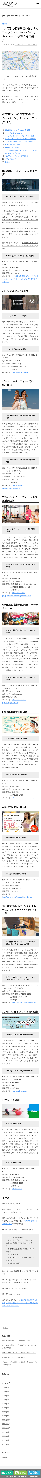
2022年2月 (6, 1412)
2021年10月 (6, 1428)
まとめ (7, 162)
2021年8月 (6, 1436)
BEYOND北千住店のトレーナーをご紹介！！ (17, 1340)
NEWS (4, 24)
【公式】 (15, 276)
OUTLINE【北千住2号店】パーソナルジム (20, 142)
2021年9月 (6, 1432)
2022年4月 (6, 1404)
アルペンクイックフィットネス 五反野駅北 (20, 139)
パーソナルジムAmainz (13, 133)
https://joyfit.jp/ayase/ (19, 1091)
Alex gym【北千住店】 (13, 147)
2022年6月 (6, 1396)
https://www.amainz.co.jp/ (21, 372)
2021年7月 (6, 1440)
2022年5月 (6, 1400)
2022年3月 (6, 1408)
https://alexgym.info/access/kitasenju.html (17, 897)
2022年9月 (6, 1387)
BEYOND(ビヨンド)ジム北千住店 (26, 44)
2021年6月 (6, 1444)
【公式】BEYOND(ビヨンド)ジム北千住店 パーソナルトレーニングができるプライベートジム (20, 1303)
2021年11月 (6, 1424)
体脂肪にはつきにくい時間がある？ (14, 1357)
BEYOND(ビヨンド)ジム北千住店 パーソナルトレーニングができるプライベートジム (20, 279)
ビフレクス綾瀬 (10, 159)
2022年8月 (6, 1392)
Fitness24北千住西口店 (13, 144)
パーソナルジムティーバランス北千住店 (19, 136)
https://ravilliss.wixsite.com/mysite (24, 1003)
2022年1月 (6, 1416)
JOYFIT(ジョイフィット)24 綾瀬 (16, 156)
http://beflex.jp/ (17, 1189)
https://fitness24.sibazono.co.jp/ (23, 798)
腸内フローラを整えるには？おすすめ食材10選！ (19, 1352)
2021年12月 (6, 1420)
